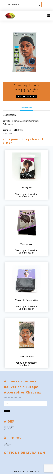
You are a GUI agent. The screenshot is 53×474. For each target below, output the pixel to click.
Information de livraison (9, 426)
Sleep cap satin (26, 356)
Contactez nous (26, 97)
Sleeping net (26, 187)
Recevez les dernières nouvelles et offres (12, 397)
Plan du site (6, 445)
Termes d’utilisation (8, 444)
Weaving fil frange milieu (26, 300)
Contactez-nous (7, 430)
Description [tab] (26, 107)
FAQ (5, 429)
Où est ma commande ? (8, 427)
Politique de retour (8, 428)
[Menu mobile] (47, 15)
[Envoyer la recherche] (38, 4)
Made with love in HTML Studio (26, 471)
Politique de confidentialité (10, 443)
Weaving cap (26, 244)
